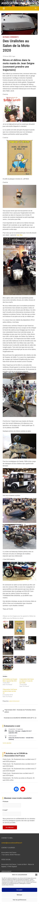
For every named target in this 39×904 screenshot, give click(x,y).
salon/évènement (14, 701)
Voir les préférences (19, 900)
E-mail (5, 810)
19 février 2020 (7, 56)
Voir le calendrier (7, 743)
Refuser (19, 895)
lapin (14, 56)
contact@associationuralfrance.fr (11, 843)
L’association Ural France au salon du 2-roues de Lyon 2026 (27, 680)
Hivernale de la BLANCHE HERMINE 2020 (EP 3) (19, 718)
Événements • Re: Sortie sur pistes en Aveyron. (17, 778)
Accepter (19, 890)
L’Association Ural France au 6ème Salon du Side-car (10, 691)
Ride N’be (19, 235)
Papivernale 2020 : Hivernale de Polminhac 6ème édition (20, 711)
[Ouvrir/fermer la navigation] (3, 8)
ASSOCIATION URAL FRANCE (19, 3)
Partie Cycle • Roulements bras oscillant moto (17, 773)
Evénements (14, 37)
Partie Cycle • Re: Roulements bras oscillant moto (18, 759)
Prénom (5, 801)
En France (6, 37)
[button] (36, 875)
